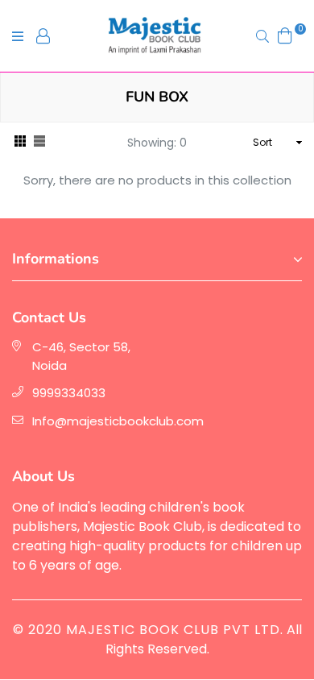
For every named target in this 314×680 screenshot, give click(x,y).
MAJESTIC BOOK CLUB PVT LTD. (174, 629)
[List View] (39, 143)
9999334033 (68, 392)
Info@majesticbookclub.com (118, 421)
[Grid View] (20, 143)
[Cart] (285, 35)
